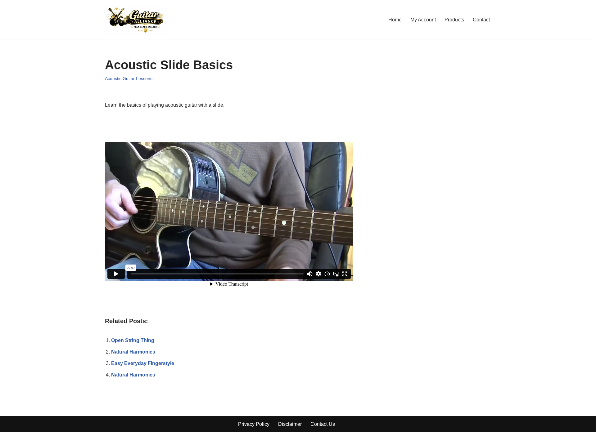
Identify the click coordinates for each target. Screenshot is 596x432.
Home (395, 19)
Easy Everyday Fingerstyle (142, 363)
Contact (481, 19)
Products (454, 19)
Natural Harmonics (133, 351)
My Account (423, 19)
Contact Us (322, 424)
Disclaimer (290, 424)
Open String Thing (132, 340)
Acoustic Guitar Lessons (128, 78)
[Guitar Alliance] (136, 20)
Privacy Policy (253, 424)
